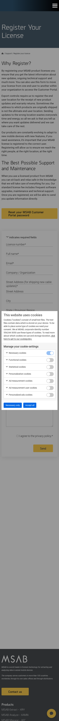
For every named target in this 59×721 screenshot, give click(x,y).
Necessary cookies (17, 353)
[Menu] (54, 5)
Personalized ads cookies (20, 395)
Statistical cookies (17, 367)
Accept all (29, 405)
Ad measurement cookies (20, 381)
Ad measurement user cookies (22, 388)
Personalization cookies (19, 374)
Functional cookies (17, 360)
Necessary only (13, 405)
